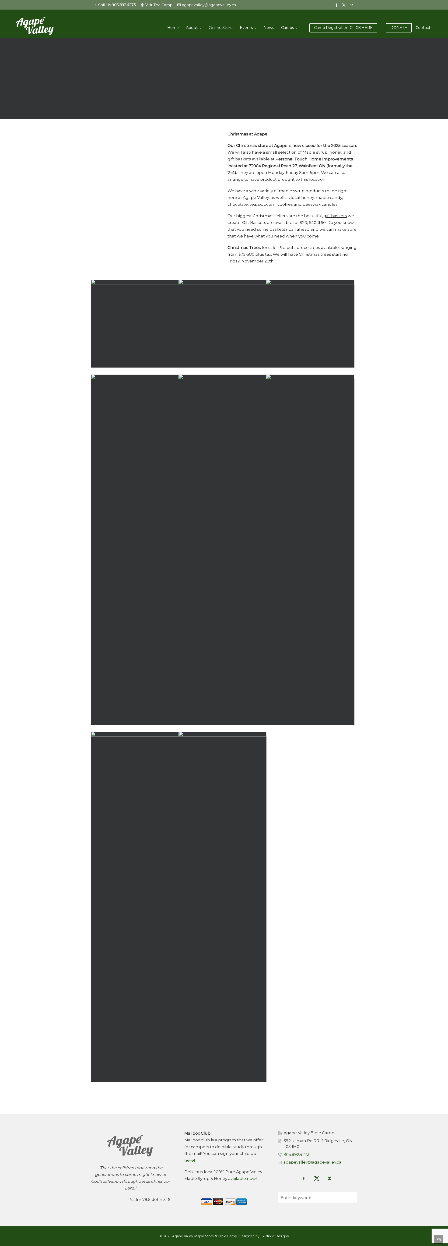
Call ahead (299, 229)
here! (189, 1160)
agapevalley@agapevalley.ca (209, 5)
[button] (351, 1197)
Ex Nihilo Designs (274, 1236)
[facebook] (337, 5)
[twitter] (344, 5)
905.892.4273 (296, 1154)
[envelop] (352, 5)
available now (242, 1178)
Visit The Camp (158, 5)
